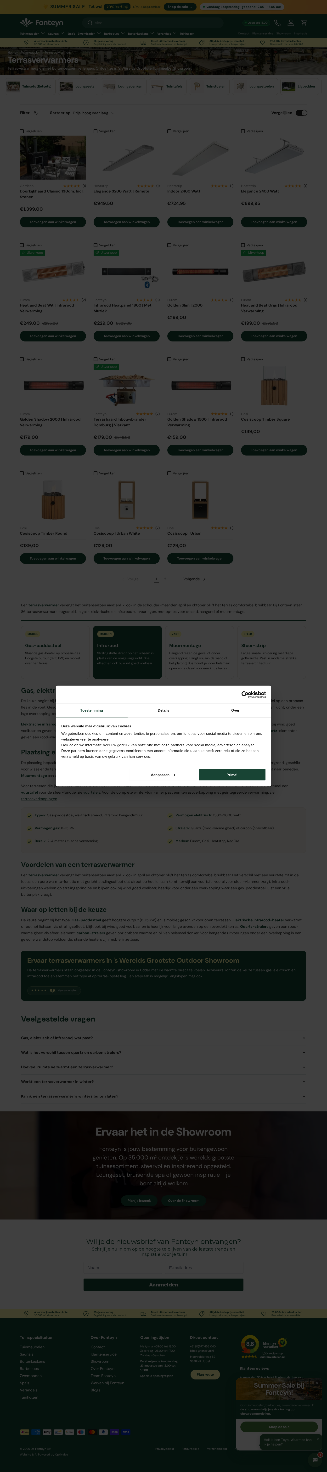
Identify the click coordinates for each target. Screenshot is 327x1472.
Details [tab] (163, 710)
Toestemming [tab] (91, 710)
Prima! (231, 775)
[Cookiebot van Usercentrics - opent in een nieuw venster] (245, 694)
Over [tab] (235, 710)
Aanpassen (160, 775)
